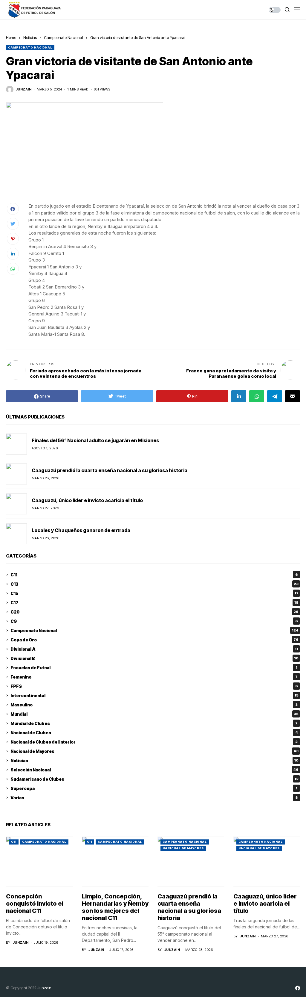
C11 (154, 574)
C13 (154, 584)
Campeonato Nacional (63, 37)
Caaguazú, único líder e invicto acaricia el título (87, 500)
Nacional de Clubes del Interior (154, 741)
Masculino (154, 704)
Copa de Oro (154, 639)
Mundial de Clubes (154, 723)
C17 (154, 602)
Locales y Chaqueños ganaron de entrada (81, 530)
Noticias (30, 37)
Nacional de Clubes (154, 732)
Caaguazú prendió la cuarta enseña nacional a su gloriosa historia (109, 470)
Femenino (154, 676)
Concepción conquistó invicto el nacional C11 (34, 903)
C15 (154, 593)
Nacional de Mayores (154, 751)
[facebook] (297, 988)
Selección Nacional (154, 769)
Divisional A (154, 649)
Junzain (44, 987)
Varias (154, 797)
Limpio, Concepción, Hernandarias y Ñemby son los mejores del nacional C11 (115, 907)
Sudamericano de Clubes (154, 779)
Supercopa (153, 788)
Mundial (154, 714)
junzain (23, 89)
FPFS (154, 686)
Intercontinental (154, 695)
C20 (154, 611)
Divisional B (154, 658)
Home (11, 37)
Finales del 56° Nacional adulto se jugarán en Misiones (95, 440)
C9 (154, 621)
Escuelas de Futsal (153, 667)
